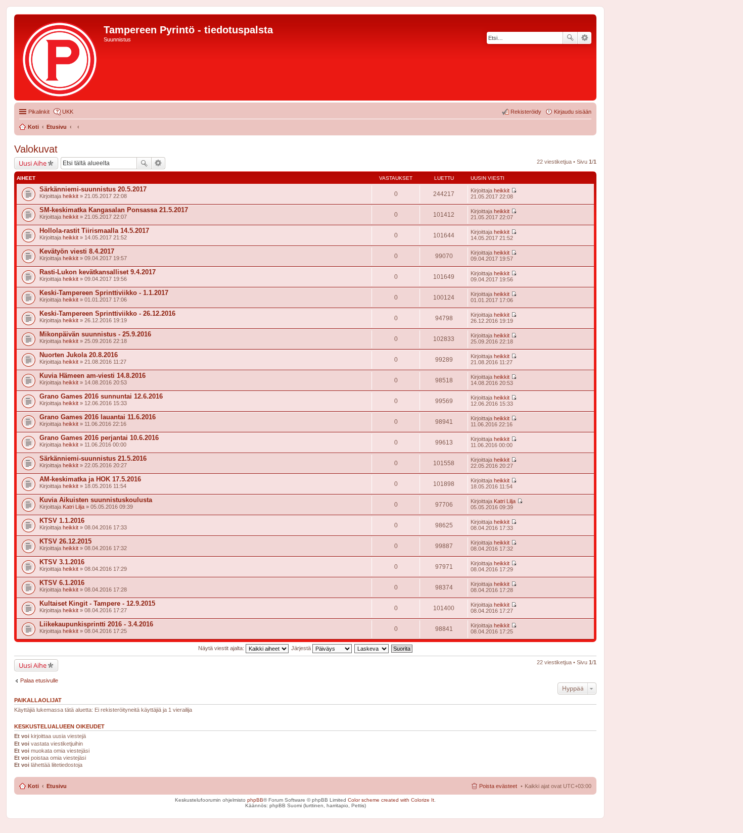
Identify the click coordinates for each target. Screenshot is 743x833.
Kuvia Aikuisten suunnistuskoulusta (95, 500)
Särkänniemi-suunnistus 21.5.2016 (93, 458)
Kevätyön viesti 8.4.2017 (76, 251)
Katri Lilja (73, 507)
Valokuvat (36, 149)
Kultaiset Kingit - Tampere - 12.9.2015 (97, 603)
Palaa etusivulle (39, 680)
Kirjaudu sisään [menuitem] (572, 112)
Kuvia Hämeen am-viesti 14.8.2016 (92, 375)
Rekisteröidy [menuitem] (525, 112)
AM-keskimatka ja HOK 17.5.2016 (90, 479)
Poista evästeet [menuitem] (498, 786)
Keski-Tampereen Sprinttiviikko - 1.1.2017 (103, 293)
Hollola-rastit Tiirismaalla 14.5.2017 (94, 230)
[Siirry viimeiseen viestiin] (514, 190)
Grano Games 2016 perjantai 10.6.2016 (99, 438)
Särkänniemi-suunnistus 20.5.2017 (93, 189)
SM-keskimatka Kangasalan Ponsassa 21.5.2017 (113, 210)
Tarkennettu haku (584, 38)
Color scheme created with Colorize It (391, 800)
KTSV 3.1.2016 (61, 562)
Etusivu (57, 786)
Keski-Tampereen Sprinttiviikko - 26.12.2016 (107, 313)
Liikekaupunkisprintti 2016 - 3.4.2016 (96, 624)
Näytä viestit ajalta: (222, 648)
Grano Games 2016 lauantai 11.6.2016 (97, 417)
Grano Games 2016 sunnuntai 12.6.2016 (101, 396)
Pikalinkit (39, 112)
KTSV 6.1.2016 (61, 582)
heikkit (70, 196)
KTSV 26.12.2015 (65, 541)
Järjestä (301, 648)
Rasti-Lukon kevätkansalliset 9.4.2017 (97, 272)
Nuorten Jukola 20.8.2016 (78, 355)
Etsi (570, 38)
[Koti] (60, 57)
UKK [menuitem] (67, 112)
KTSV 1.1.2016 (61, 520)
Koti (33, 786)
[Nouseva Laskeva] (372, 648)
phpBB (255, 800)
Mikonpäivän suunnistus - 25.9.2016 (95, 334)
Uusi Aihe (33, 163)
